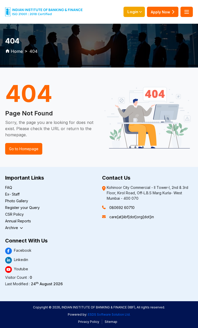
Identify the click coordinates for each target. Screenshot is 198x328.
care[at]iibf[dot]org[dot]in (131, 217)
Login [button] (132, 11)
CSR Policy (14, 214)
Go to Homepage (23, 149)
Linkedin (21, 259)
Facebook (22, 250)
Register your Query (22, 207)
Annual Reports (18, 221)
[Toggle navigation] (186, 12)
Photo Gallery (16, 201)
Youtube (21, 269)
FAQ (8, 187)
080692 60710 (122, 207)
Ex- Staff (12, 194)
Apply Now (160, 12)
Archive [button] (12, 227)
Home (17, 51)
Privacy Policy (88, 322)
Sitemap (111, 322)
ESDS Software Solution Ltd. (109, 314)
